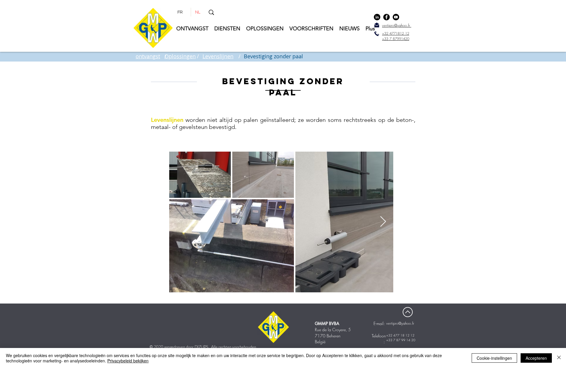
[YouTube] (396, 17)
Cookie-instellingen (494, 358)
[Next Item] (383, 222)
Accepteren (536, 358)
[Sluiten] (558, 358)
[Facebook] (386, 17)
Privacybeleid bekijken (128, 361)
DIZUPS (201, 347)
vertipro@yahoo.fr (400, 323)
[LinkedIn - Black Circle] (377, 17)
